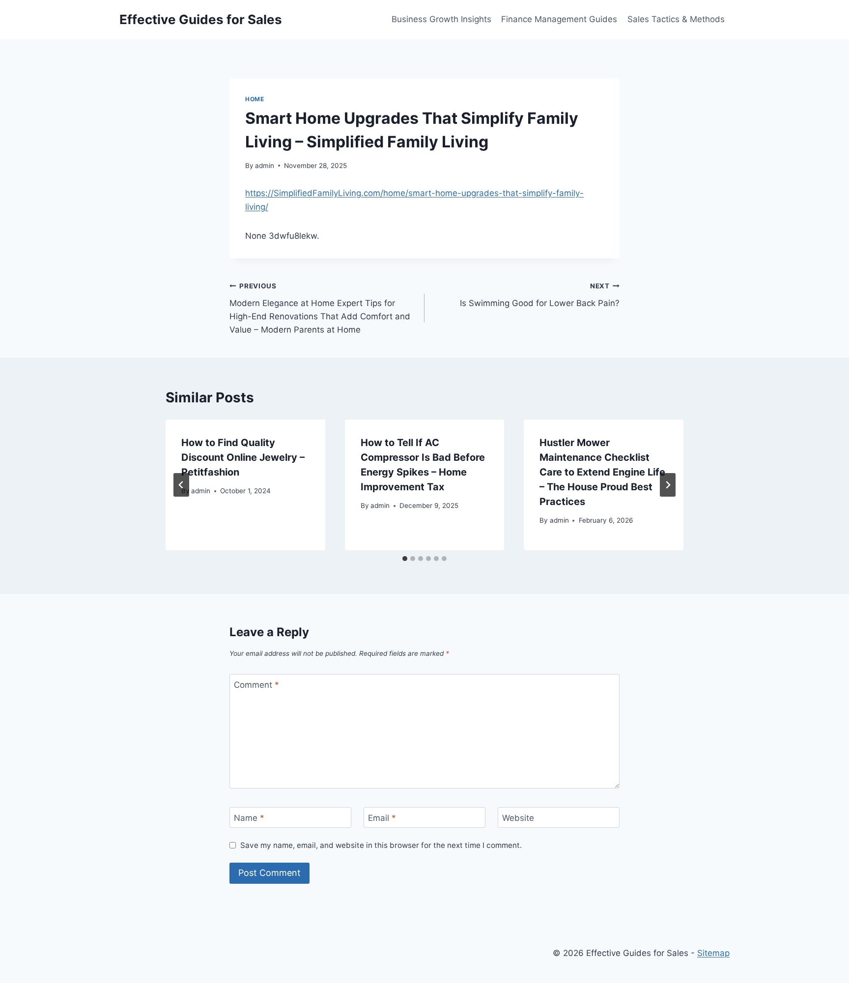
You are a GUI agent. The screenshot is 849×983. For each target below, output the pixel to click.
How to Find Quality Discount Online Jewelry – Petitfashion (243, 457)
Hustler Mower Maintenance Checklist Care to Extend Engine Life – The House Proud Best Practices (602, 472)
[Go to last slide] (181, 485)
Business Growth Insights (441, 19)
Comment (256, 685)
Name (249, 818)
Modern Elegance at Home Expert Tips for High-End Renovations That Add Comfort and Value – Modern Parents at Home (319, 308)
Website (518, 818)
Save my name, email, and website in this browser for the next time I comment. (381, 845)
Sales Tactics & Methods (676, 19)
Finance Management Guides (559, 19)
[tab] (404, 558)
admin (264, 165)
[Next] (668, 485)
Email (382, 818)
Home (254, 99)
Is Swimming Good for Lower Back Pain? (540, 295)
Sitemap (713, 953)
